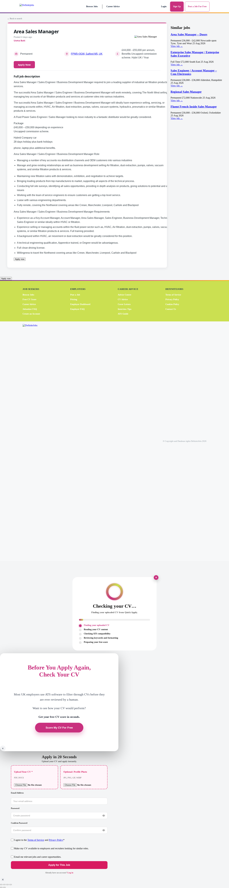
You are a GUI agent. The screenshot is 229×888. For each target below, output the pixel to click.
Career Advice (113, 6)
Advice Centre (124, 294)
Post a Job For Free (197, 6)
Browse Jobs (92, 6)
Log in (70, 872)
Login (164, 6)
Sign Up (177, 6)
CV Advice (123, 299)
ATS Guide (123, 314)
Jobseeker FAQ (30, 309)
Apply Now (24, 64)
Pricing (73, 299)
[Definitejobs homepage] (33, 6)
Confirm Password (19, 823)
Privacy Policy (172, 299)
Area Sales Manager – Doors (189, 34)
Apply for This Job (59, 865)
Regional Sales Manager (186, 91)
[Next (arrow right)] (4, 887)
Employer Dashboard (80, 304)
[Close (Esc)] (10, 884)
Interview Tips (124, 309)
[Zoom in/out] (1, 884)
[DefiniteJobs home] (35, 441)
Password (15, 808)
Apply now (19, 259)
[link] (196, 40)
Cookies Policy (172, 304)
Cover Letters (124, 304)
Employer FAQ (77, 309)
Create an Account (31, 314)
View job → (177, 46)
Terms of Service (173, 294)
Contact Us (170, 309)
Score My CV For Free (59, 727)
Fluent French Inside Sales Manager (194, 106)
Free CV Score (29, 299)
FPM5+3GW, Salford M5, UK (87, 53)
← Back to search (14, 18)
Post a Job (75, 294)
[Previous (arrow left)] (1, 887)
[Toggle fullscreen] (4, 884)
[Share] (7, 884)
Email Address (17, 793)
